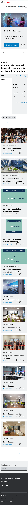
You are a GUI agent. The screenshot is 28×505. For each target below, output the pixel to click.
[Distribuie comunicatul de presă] (23, 153)
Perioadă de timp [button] (18, 93)
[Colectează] (16, 153)
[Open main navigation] (25, 7)
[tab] (19, 84)
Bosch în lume (4, 495)
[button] (23, 52)
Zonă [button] (15, 88)
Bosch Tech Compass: (12, 31)
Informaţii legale (13, 495)
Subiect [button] (15, 84)
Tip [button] (14, 96)
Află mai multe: (12, 45)
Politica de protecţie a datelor (8, 498)
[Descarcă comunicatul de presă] (20, 153)
